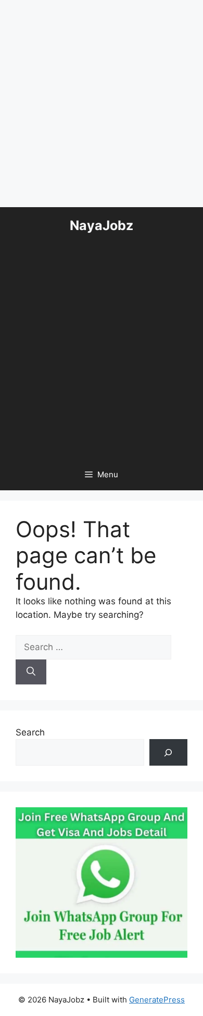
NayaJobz (101, 225)
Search (30, 732)
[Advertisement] (101, 101)
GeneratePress (157, 1000)
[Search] (31, 671)
